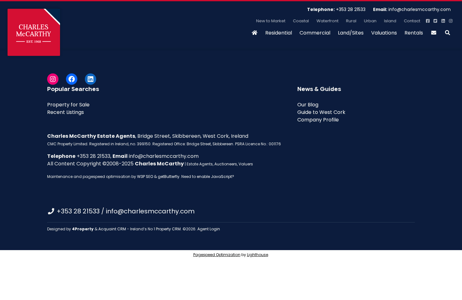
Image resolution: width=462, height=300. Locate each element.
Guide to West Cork (321, 112)
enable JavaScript (214, 176)
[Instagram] (52, 79)
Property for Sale (68, 104)
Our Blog (307, 104)
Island (390, 21)
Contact (412, 21)
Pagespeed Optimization (216, 254)
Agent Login (208, 229)
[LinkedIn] (90, 79)
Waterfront (327, 21)
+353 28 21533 (336, 9)
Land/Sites (351, 32)
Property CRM (168, 229)
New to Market (270, 21)
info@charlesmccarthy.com (412, 9)
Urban (370, 21)
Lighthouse (257, 254)
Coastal (301, 21)
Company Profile (318, 119)
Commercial (315, 32)
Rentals (413, 32)
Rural (351, 21)
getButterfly (168, 176)
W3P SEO (145, 176)
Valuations (384, 32)
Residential (278, 32)
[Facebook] (71, 79)
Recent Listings (65, 112)
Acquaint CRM (112, 229)
